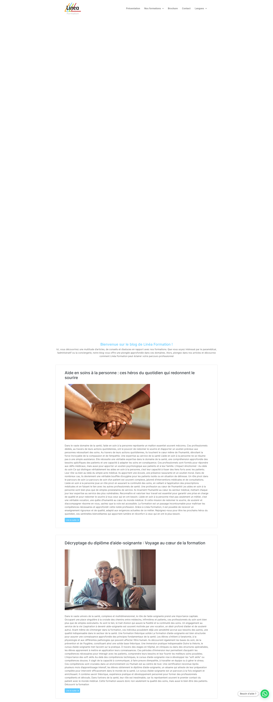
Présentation (133, 8)
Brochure (173, 8)
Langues (199, 8)
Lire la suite (71, 520)
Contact (186, 8)
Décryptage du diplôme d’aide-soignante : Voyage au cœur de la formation (135, 543)
